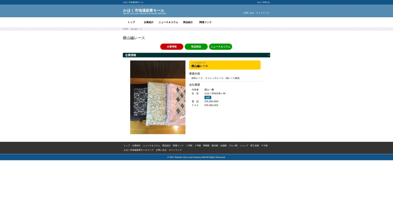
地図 (208, 97)
